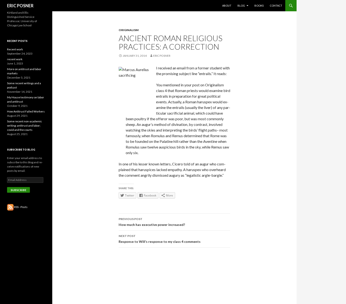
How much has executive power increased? (152, 222)
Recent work (15, 49)
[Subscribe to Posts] (10, 207)
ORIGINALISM (129, 30)
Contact (276, 5)
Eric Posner (161, 55)
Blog (241, 5)
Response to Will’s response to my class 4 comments (160, 239)
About (226, 5)
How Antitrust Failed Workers (26, 111)
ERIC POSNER (20, 5)
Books (259, 5)
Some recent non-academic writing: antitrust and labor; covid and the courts (24, 126)
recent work (14, 59)
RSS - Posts (21, 207)
